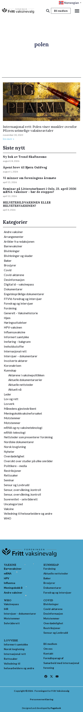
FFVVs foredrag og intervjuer (23, 299)
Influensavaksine (14, 332)
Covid (7, 270)
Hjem (7, 318)
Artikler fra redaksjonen (19, 241)
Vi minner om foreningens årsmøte (29, 178)
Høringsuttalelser (15, 322)
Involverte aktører (16, 360)
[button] (77, 11)
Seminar (9, 480)
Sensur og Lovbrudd (16, 485)
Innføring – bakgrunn (17, 341)
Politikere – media (15, 466)
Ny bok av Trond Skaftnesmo (25, 157)
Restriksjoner (12, 470)
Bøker (8, 260)
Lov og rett (11, 399)
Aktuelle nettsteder (20, 384)
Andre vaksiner (13, 232)
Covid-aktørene (14, 275)
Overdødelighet (14, 456)
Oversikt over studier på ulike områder (28, 461)
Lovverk (9, 403)
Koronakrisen (12, 365)
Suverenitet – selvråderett (21, 499)
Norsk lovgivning (15, 446)
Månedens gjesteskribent (20, 408)
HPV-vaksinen (13, 327)
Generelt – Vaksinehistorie (21, 313)
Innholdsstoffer (14, 346)
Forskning (10, 308)
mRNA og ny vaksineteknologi (23, 427)
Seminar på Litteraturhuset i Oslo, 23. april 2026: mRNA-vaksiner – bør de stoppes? (40, 190)
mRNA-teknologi (14, 432)
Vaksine (9, 509)
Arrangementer (14, 236)
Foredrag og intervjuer (18, 303)
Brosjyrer (10, 265)
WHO (7, 518)
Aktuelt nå (14, 389)
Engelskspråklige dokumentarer (24, 294)
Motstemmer (12, 418)
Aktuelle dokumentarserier (25, 380)
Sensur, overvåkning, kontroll (22, 490)
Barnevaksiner (13, 246)
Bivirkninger (12, 251)
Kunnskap (10, 370)
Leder (7, 394)
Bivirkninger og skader (18, 256)
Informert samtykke (16, 337)
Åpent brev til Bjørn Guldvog (25, 167)
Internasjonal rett (15, 351)
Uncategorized (13, 504)
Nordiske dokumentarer (19, 442)
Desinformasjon (14, 279)
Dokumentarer (13, 289)
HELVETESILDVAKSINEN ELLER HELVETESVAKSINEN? (27, 204)
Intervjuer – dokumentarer (20, 356)
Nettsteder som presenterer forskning (28, 437)
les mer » (8, 139)
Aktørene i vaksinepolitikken (26, 375)
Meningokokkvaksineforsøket (23, 413)
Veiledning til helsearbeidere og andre (28, 513)
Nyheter (9, 451)
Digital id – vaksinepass (19, 284)
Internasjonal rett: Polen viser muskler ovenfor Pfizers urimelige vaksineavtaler (40, 129)
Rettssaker (11, 475)
